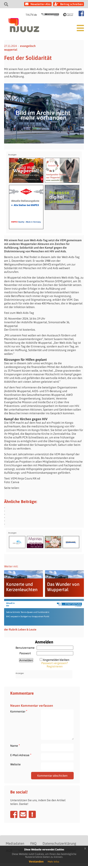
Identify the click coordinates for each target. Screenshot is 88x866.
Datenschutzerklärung (59, 843)
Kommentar (18, 711)
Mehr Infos (53, 861)
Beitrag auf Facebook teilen (13, 814)
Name (15, 746)
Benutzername (25, 647)
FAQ (33, 843)
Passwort (25, 653)
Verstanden (36, 861)
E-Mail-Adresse (20, 755)
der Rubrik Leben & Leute (20, 629)
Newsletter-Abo (40, 4)
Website (15, 764)
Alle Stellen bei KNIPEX (25, 205)
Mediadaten (15, 843)
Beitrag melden (32, 814)
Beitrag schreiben (71, 4)
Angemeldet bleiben (56, 659)
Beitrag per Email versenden (23, 814)
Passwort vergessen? (54, 663)
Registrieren (55, 666)
